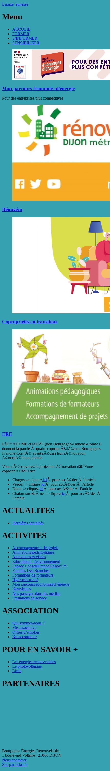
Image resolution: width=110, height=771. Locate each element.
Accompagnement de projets (35, 547)
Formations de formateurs (32, 575)
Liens (16, 671)
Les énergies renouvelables (34, 662)
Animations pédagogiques (33, 552)
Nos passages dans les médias (36, 593)
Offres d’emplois (25, 632)
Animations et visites (29, 557)
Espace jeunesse (15, 4)
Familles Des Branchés (30, 570)
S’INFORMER (24, 38)
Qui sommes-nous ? (28, 623)
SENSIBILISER (25, 43)
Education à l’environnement (36, 561)
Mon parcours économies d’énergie (40, 584)
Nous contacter (24, 637)
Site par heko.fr (14, 764)
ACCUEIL (21, 29)
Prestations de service (29, 598)
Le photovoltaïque (27, 666)
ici (44, 480)
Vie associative (24, 627)
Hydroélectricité (25, 580)
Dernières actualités (28, 523)
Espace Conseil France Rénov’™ (39, 566)
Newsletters (21, 589)
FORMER (20, 34)
